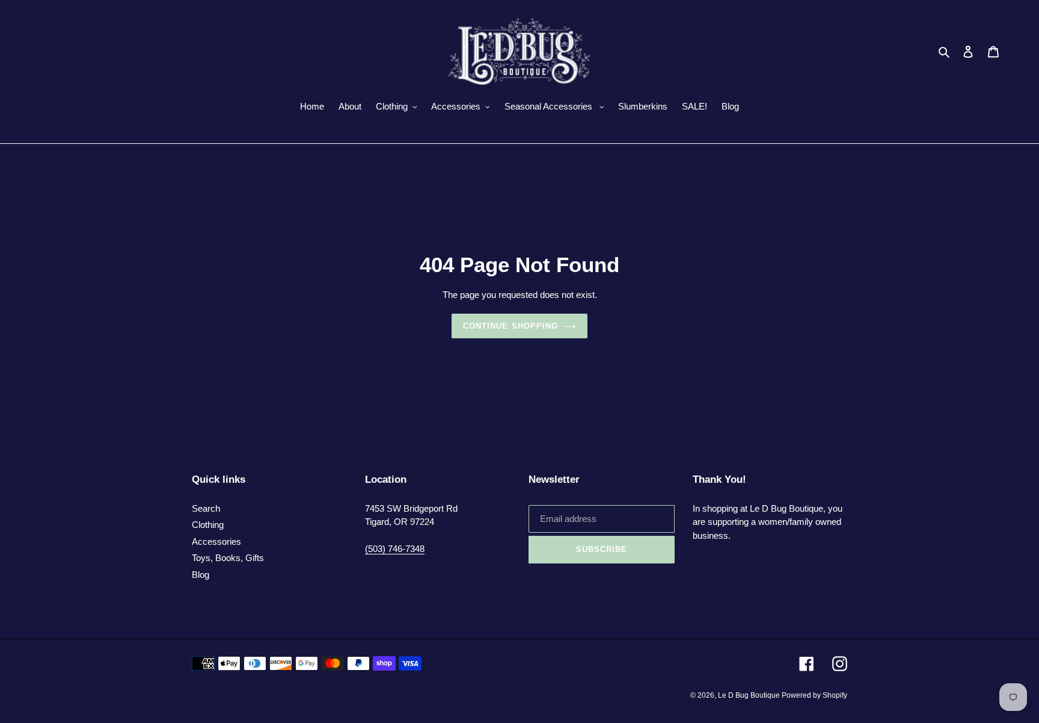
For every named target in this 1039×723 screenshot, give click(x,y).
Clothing (208, 525)
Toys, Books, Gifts (228, 558)
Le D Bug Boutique (750, 695)
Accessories (216, 541)
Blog (200, 574)
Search (206, 508)
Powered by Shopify (814, 695)
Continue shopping (510, 325)
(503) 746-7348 (394, 549)
